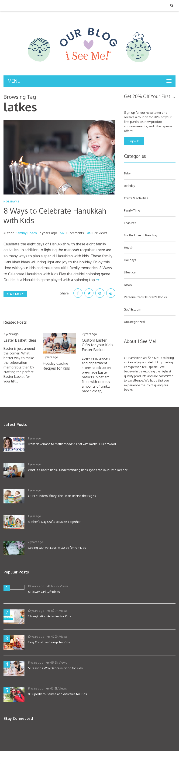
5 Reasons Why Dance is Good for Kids (55, 668)
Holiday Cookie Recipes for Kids (56, 366)
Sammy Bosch (26, 233)
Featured (130, 223)
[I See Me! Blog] (89, 69)
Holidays (11, 201)
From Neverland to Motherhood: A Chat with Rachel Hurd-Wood (72, 444)
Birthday (129, 185)
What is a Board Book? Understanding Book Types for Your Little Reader (77, 470)
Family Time (132, 210)
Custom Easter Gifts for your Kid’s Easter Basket (97, 345)
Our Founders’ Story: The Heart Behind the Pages (62, 496)
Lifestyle (130, 272)
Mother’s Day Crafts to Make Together (54, 521)
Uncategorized (134, 322)
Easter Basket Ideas (20, 340)
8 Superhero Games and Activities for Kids (57, 694)
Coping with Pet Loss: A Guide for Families (57, 547)
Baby (127, 173)
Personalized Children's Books (145, 297)
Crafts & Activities (136, 198)
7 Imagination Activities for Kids (49, 616)
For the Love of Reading (140, 235)
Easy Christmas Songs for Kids (49, 642)
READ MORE (15, 294)
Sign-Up (134, 141)
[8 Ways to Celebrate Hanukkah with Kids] (59, 157)
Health (128, 247)
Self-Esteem (132, 309)
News (128, 284)
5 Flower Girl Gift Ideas (44, 592)
